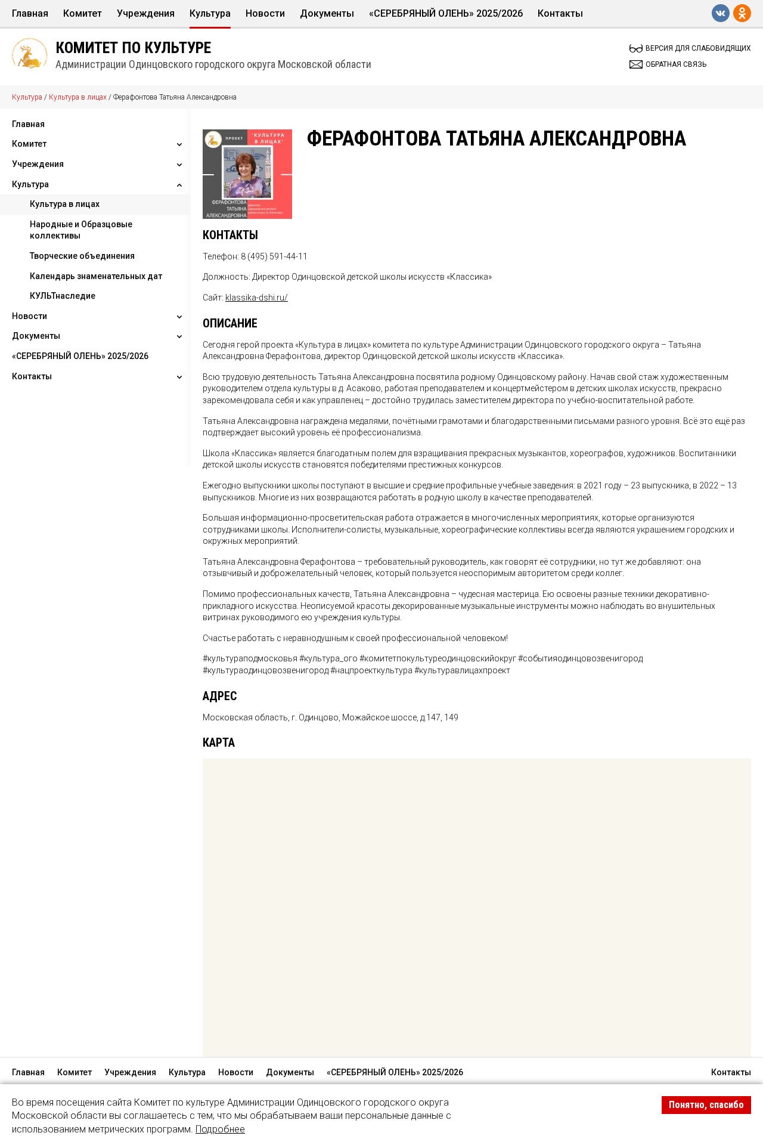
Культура (210, 13)
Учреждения (146, 13)
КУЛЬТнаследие (62, 296)
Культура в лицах (78, 97)
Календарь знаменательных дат (96, 276)
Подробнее (220, 1129)
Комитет (82, 13)
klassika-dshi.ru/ (256, 297)
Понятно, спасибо (706, 1104)
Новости (265, 13)
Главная (30, 13)
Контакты (560, 13)
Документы (327, 13)
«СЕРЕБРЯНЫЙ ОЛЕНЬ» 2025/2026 (446, 13)
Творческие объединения (82, 256)
